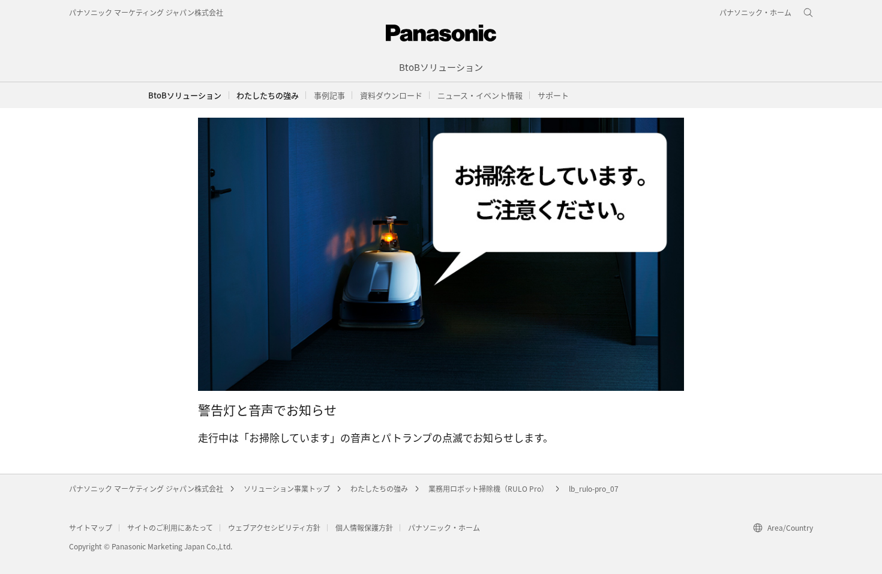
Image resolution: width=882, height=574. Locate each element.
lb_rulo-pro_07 (594, 488)
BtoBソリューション (184, 95)
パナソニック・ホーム (444, 527)
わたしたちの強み (379, 488)
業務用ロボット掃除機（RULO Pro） (488, 488)
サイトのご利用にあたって (170, 527)
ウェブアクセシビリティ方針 (274, 527)
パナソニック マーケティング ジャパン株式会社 (146, 12)
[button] (267, 95)
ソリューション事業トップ (287, 488)
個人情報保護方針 (364, 527)
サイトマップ (90, 527)
